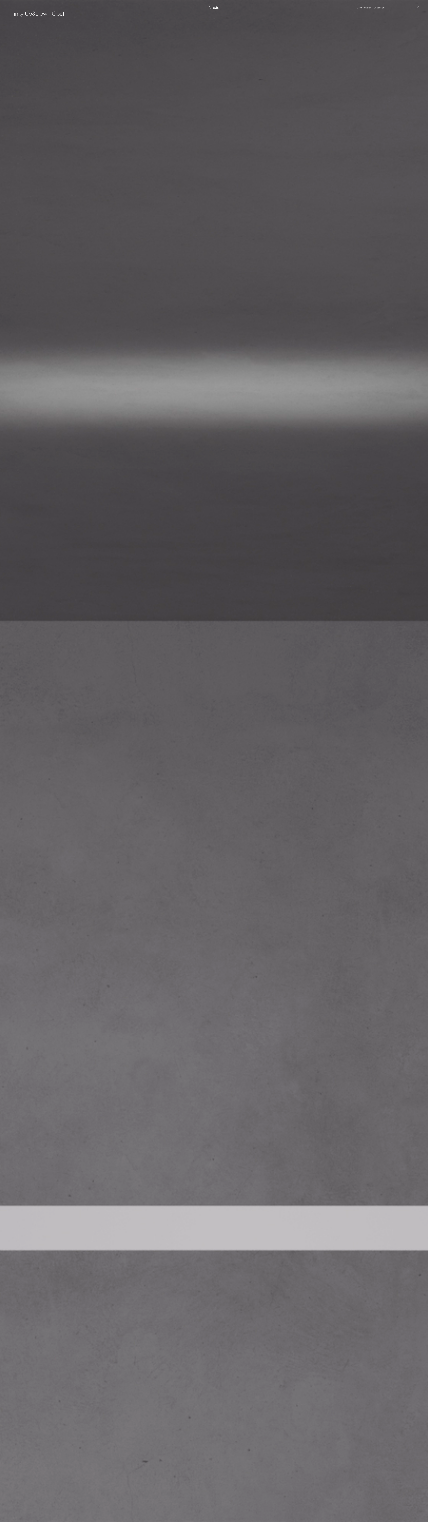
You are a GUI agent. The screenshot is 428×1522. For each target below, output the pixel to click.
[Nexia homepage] (214, 7)
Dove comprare (364, 7)
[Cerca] (418, 7)
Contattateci (379, 7)
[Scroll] (214, 1512)
